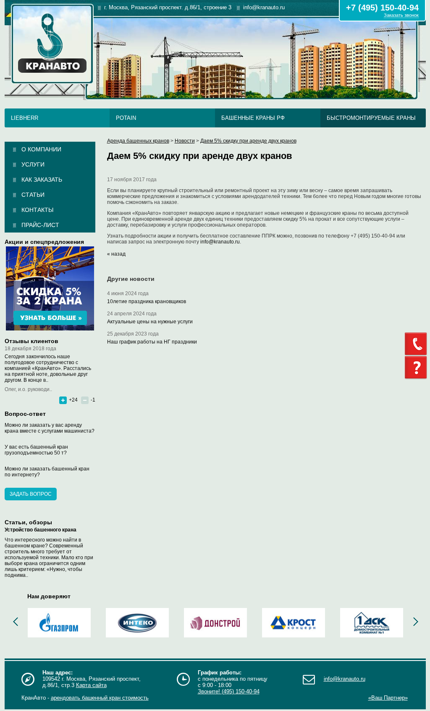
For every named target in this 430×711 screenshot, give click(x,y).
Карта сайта (91, 685)
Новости (185, 141)
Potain (126, 118)
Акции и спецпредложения (44, 241)
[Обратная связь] (417, 344)
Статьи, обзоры (28, 522)
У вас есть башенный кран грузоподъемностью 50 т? (36, 450)
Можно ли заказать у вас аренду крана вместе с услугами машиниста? (49, 428)
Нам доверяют (49, 596)
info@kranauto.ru (220, 242)
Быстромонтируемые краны (371, 118)
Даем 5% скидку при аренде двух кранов (248, 141)
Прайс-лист (40, 225)
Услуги (33, 164)
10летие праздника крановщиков (146, 301)
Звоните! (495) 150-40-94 (229, 691)
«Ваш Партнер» (388, 698)
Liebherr (24, 118)
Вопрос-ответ (25, 413)
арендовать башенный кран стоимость (100, 698)
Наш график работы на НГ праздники (152, 342)
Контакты (37, 209)
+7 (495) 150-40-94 (382, 7)
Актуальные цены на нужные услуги (150, 322)
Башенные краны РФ (253, 118)
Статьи (33, 194)
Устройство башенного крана (40, 530)
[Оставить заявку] (417, 368)
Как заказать (41, 179)
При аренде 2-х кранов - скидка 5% (50, 288)
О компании (41, 149)
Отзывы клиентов (31, 341)
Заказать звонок (401, 15)
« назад (116, 254)
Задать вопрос (31, 494)
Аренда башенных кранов (138, 141)
